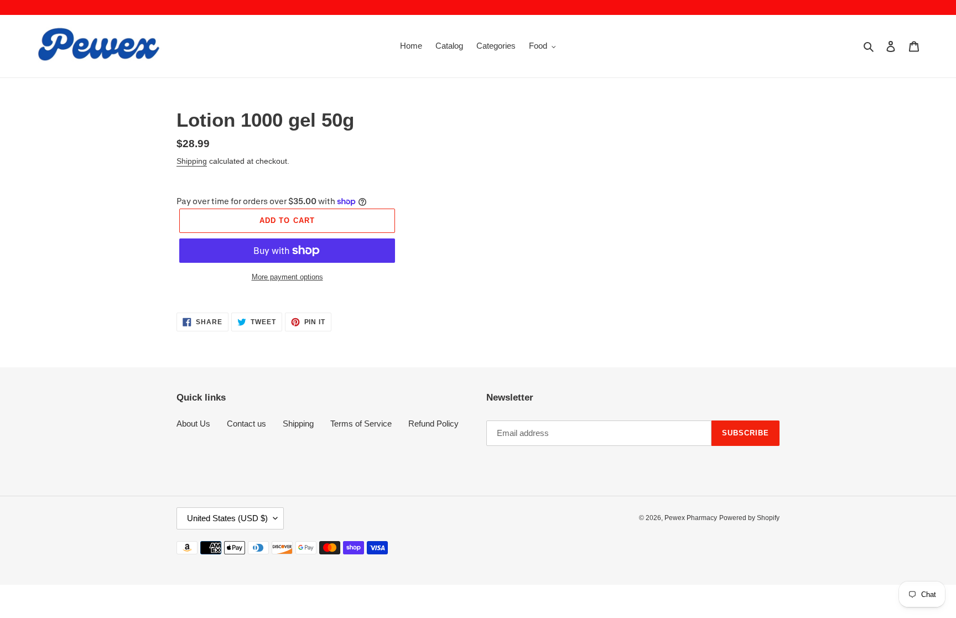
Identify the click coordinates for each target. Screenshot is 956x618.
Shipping (191, 161)
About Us (193, 423)
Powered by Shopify (749, 518)
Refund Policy (433, 423)
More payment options (287, 277)
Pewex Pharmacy (690, 518)
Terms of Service (361, 423)
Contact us (246, 423)
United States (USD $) (227, 518)
